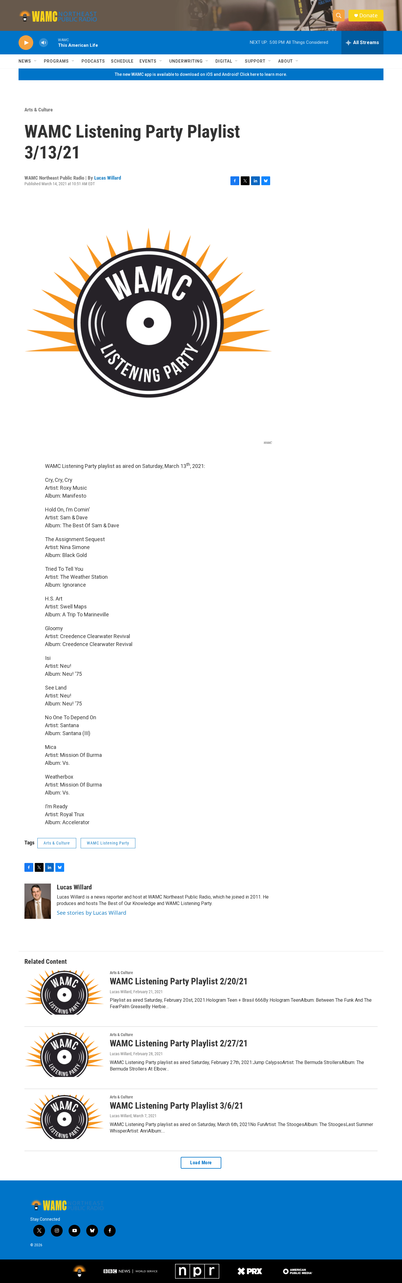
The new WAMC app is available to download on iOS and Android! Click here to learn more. (201, 74)
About (285, 61)
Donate (368, 15)
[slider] (53, 42)
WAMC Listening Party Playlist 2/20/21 (179, 981)
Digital (223, 61)
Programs (56, 61)
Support (255, 61)
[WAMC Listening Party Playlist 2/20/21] (64, 993)
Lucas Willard (107, 178)
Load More (201, 1162)
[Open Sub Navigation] (35, 61)
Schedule (122, 61)
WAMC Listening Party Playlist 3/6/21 (176, 1105)
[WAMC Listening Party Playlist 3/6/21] (64, 1117)
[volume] (44, 42)
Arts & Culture (38, 110)
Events (148, 61)
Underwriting (186, 61)
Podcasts (93, 61)
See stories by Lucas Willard (91, 912)
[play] (26, 42)
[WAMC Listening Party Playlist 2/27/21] (64, 1055)
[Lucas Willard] (37, 901)
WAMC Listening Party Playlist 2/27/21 (179, 1043)
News (25, 61)
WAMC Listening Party (108, 843)
